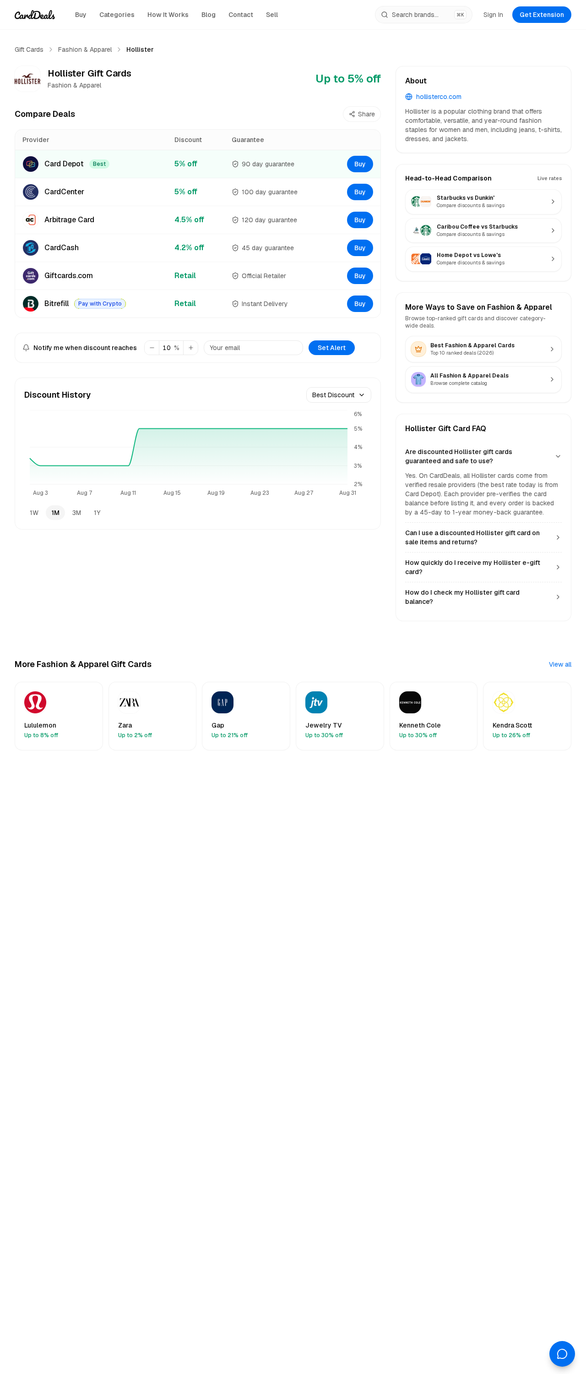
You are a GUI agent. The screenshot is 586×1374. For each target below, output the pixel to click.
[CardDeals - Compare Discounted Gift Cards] (35, 14)
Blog (208, 15)
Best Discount (333, 395)
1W (34, 513)
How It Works (168, 15)
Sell (272, 15)
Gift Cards (29, 49)
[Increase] (190, 347)
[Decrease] (152, 347)
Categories (117, 15)
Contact (240, 15)
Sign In (493, 15)
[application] (197, 454)
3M (76, 513)
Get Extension (542, 15)
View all (560, 664)
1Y (97, 513)
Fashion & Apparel (85, 49)
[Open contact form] (562, 1354)
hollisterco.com (438, 97)
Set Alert (332, 348)
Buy (81, 15)
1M (55, 513)
